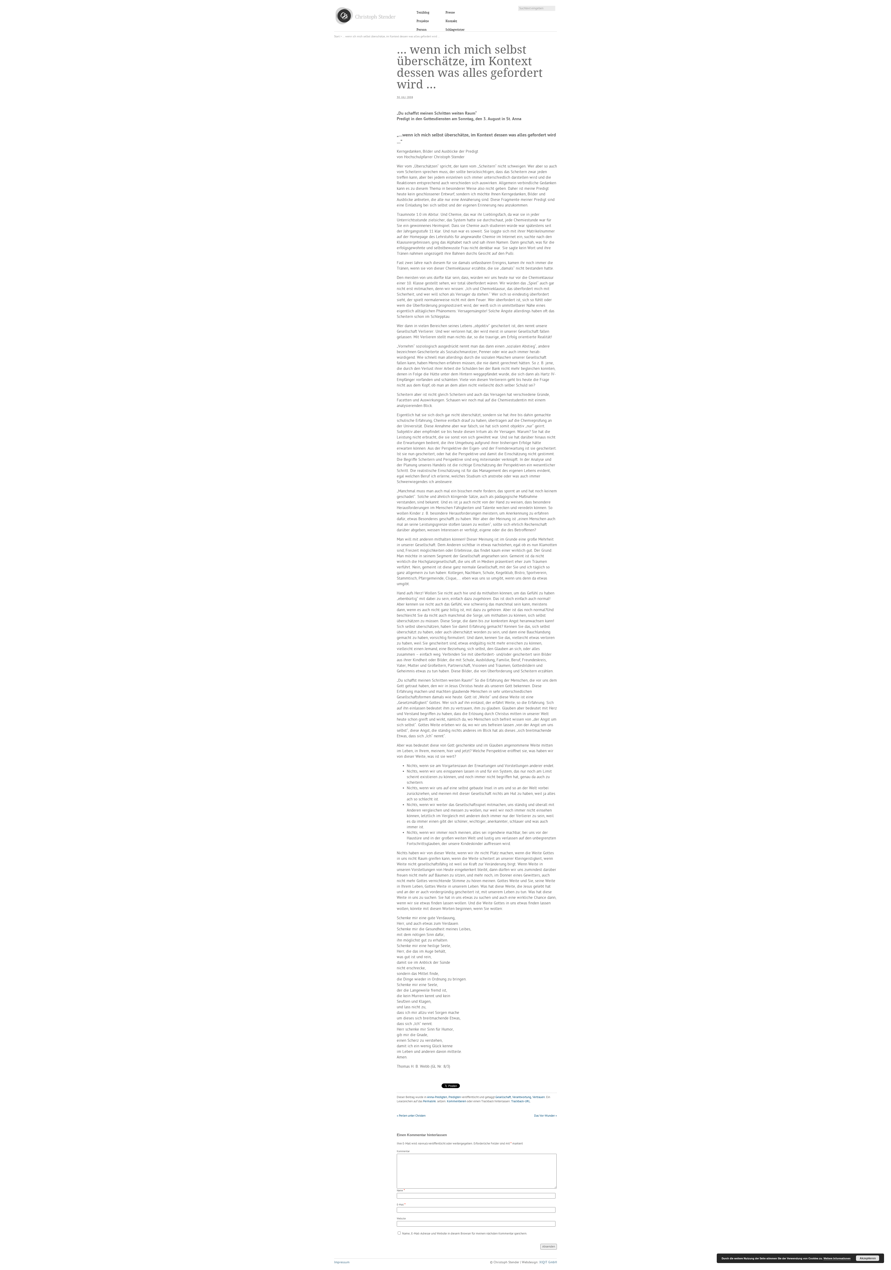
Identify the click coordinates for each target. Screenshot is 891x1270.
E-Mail (400, 1205)
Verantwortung (521, 1097)
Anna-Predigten (437, 1097)
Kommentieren (456, 1101)
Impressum (341, 1262)
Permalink (429, 1101)
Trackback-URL (520, 1101)
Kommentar (403, 1151)
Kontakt (451, 21)
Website (401, 1219)
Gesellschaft (503, 1097)
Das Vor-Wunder (545, 1116)
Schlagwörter (455, 29)
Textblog (422, 12)
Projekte (422, 21)
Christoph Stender (365, 15)
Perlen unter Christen (411, 1116)
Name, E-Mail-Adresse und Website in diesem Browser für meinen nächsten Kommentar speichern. (464, 1234)
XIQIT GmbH (548, 1262)
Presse (450, 12)
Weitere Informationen (837, 1258)
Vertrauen (539, 1097)
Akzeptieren (868, 1258)
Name (400, 1191)
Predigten (455, 1097)
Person (421, 29)
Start (337, 37)
